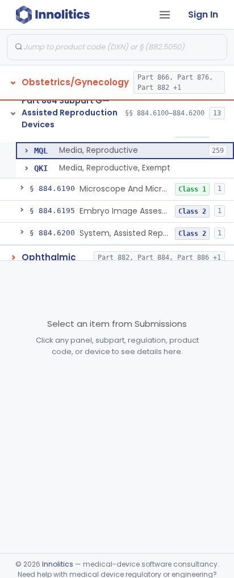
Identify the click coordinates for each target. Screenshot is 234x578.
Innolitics (57, 564)
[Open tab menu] (164, 14)
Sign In (203, 14)
